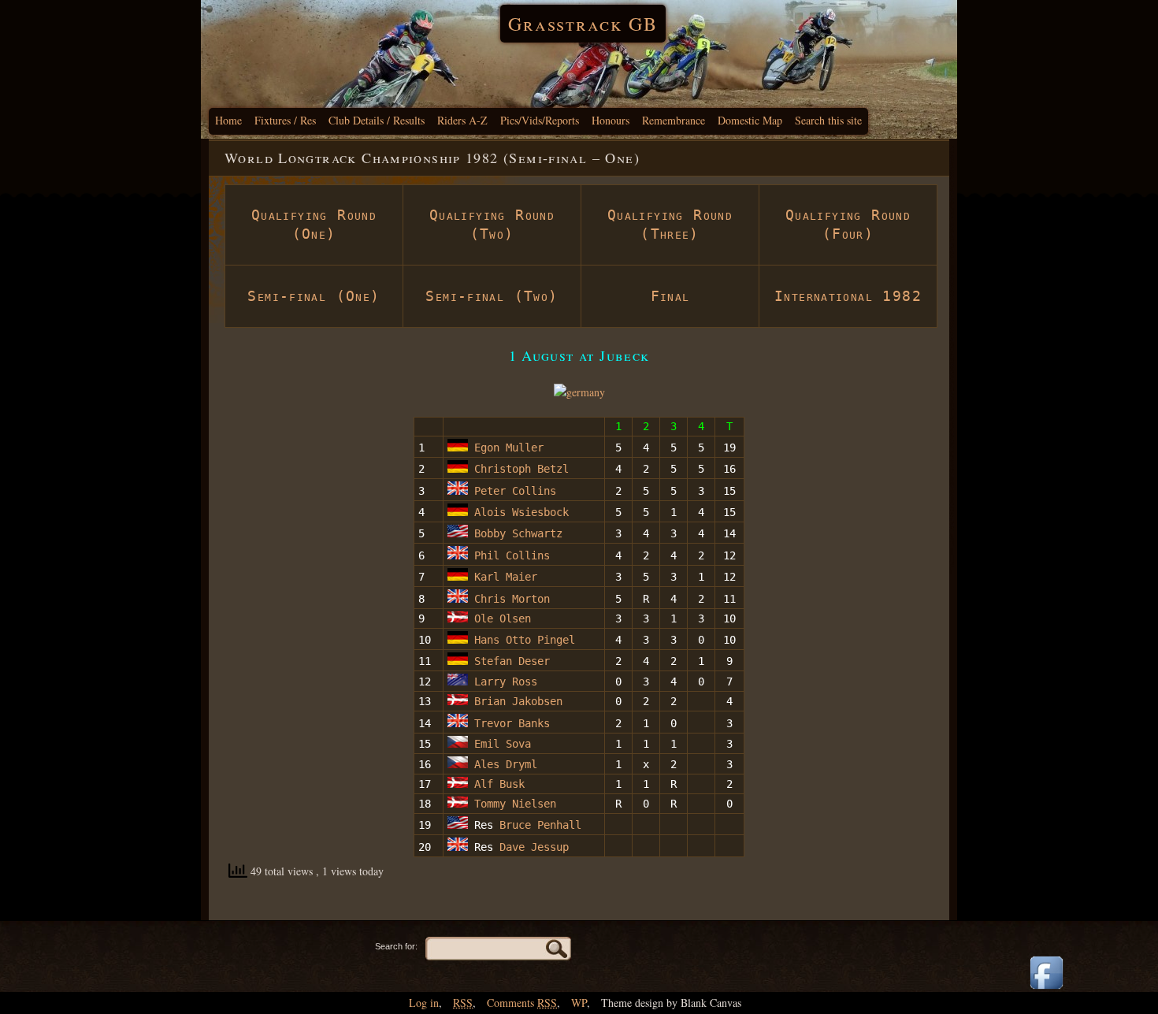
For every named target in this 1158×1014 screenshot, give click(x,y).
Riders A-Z (462, 120)
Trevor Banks (512, 723)
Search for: (396, 946)
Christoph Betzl (518, 468)
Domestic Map (750, 120)
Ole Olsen (499, 618)
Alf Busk (496, 784)
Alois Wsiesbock (518, 512)
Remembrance (673, 120)
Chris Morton (509, 598)
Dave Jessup (534, 847)
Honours (610, 120)
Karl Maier (502, 576)
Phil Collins (509, 555)
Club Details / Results (376, 120)
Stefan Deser (509, 661)
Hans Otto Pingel (521, 639)
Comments (522, 1002)
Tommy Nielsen (512, 803)
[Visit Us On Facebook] (1046, 989)
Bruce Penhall (540, 825)
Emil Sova (499, 743)
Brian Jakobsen (515, 701)
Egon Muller (506, 447)
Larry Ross (502, 681)
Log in (424, 1002)
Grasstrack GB (583, 23)
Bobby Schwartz (515, 533)
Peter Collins (512, 491)
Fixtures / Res (285, 120)
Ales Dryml (502, 764)
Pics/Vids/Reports (539, 120)
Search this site (828, 120)
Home (228, 120)
